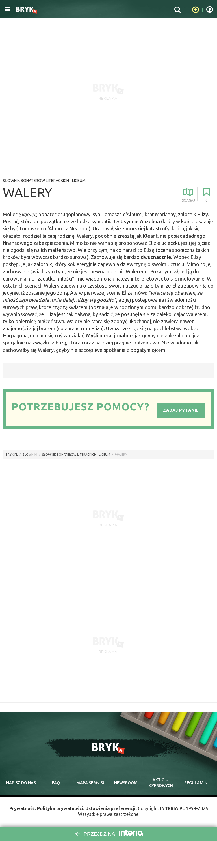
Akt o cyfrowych (161, 783)
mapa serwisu (91, 782)
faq (56, 782)
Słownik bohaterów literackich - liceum (44, 180)
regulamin (195, 782)
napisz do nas (21, 782)
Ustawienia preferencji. (111, 808)
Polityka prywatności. (60, 808)
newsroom (126, 782)
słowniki (30, 454)
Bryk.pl (12, 454)
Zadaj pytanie (180, 410)
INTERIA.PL (172, 808)
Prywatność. (22, 808)
